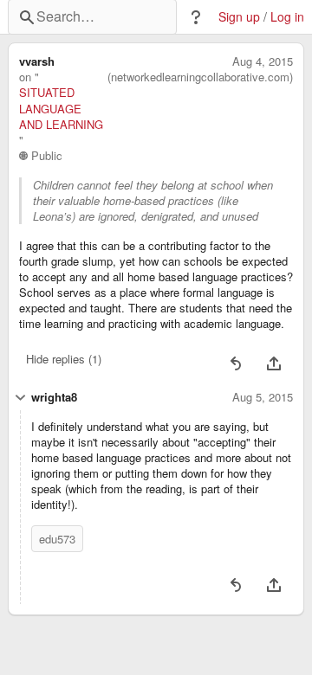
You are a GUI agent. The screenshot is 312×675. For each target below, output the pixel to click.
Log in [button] (287, 17)
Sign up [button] (239, 17)
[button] (196, 17)
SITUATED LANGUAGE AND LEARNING (61, 108)
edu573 (57, 538)
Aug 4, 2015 (262, 61)
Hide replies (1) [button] (63, 358)
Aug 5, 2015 (262, 397)
